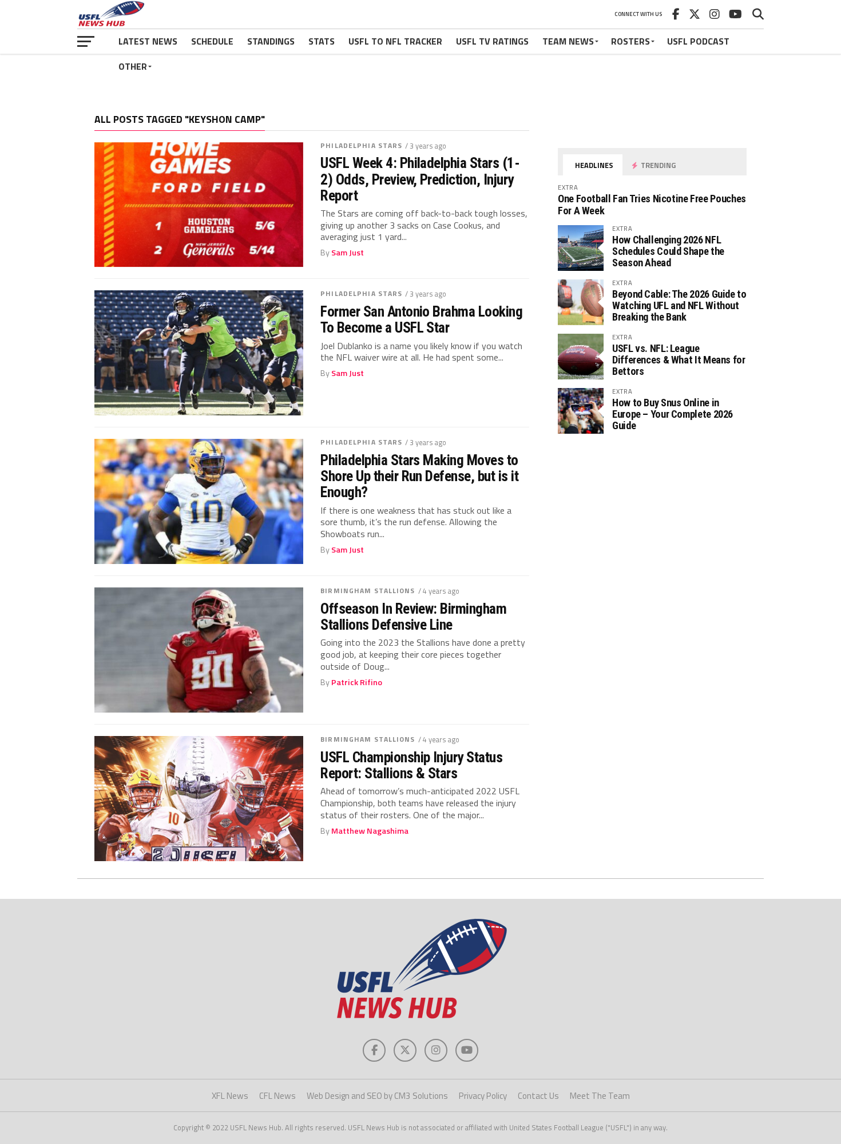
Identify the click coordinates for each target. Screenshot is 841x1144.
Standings (271, 41)
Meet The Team (600, 1095)
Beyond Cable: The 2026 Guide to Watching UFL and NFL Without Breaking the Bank (679, 305)
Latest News (147, 41)
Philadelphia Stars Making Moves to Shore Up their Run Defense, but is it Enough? (419, 476)
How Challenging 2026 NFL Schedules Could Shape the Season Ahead (668, 251)
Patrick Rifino (356, 682)
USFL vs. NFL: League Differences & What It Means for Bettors (678, 359)
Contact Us (538, 1095)
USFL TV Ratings (492, 41)
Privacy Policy (483, 1095)
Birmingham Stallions (367, 590)
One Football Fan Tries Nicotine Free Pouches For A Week (652, 204)
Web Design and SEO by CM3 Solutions (377, 1095)
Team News (568, 41)
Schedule (212, 41)
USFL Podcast (698, 41)
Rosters (630, 41)
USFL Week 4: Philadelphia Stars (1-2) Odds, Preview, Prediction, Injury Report (419, 179)
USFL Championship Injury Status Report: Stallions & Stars (411, 765)
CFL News (277, 1095)
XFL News (230, 1095)
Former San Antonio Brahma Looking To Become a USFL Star (421, 319)
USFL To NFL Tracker (395, 41)
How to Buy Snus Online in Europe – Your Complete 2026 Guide (672, 414)
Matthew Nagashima (369, 831)
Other (132, 66)
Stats (321, 41)
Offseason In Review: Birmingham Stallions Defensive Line (413, 617)
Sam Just (347, 252)
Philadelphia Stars (361, 145)
